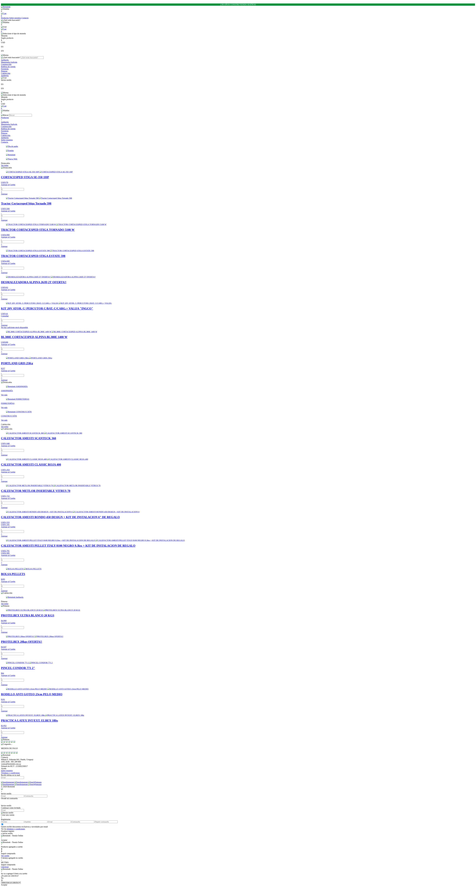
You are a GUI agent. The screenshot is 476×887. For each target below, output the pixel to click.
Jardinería (5, 60)
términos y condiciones (16, 829)
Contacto (25, 18)
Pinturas (4, 71)
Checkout (5, 867)
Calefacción (5, 73)
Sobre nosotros (15, 18)
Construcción (6, 64)
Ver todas (4, 165)
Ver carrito (5, 856)
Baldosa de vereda (8, 67)
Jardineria (5, 76)
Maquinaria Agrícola (9, 62)
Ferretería (4, 69)
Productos (5, 18)
